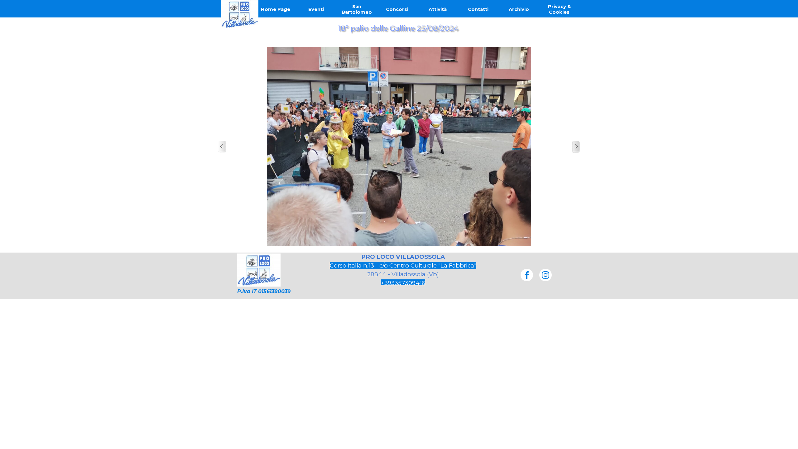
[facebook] (527, 275)
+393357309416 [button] (403, 283)
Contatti (478, 9)
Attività (438, 9)
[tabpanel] (403, 270)
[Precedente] (222, 146)
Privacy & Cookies (559, 9)
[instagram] (545, 275)
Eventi (316, 9)
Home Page (275, 9)
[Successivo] (576, 146)
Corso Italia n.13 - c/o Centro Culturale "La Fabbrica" (403, 265)
